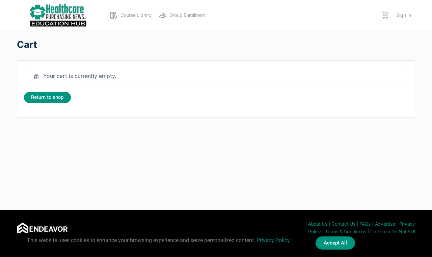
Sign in (403, 15)
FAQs (365, 224)
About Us (317, 224)
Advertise (385, 224)
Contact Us (343, 224)
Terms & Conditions (345, 231)
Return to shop (47, 97)
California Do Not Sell (392, 231)
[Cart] (385, 15)
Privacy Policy (273, 240)
